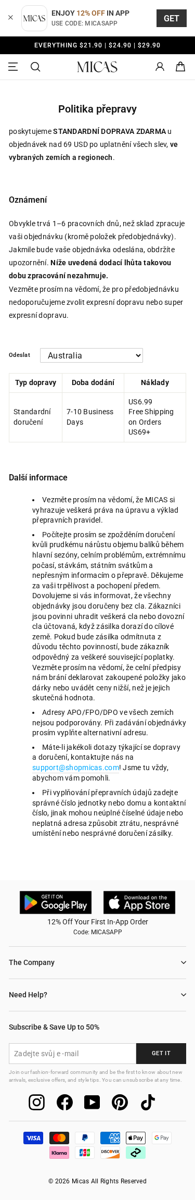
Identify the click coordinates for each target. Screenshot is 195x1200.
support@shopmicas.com (75, 767)
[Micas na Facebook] (65, 1102)
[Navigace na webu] (14, 67)
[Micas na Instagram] (37, 1102)
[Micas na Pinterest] (120, 1102)
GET (172, 18)
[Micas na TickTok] (148, 1102)
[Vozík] (180, 67)
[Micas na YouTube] (92, 1102)
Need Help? (28, 995)
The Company (32, 962)
